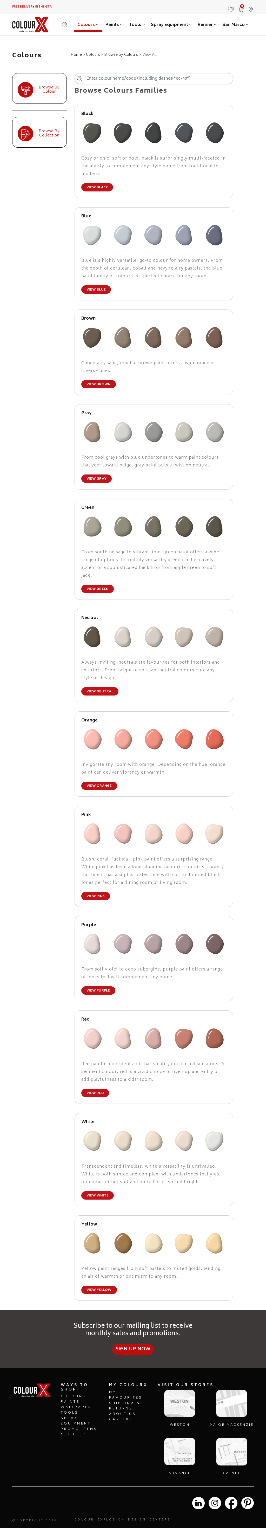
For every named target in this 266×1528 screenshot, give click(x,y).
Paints (112, 25)
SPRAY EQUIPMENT (76, 1421)
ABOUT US (122, 1414)
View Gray (97, 479)
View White (98, 1196)
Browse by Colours (121, 55)
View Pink (96, 896)
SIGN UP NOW (133, 1349)
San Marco (234, 25)
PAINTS (70, 1402)
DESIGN (137, 1520)
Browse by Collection (49, 133)
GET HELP (73, 1434)
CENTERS (160, 1520)
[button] (251, 7)
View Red (95, 1093)
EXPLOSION (111, 1520)
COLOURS (73, 1396)
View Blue (96, 290)
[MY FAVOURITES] (231, 7)
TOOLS (69, 1413)
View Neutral (100, 691)
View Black (97, 187)
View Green (98, 589)
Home (76, 55)
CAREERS (121, 1419)
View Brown (99, 384)
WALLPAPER (76, 1407)
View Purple (98, 991)
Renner (206, 25)
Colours (86, 25)
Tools (135, 25)
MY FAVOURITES (125, 1395)
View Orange (99, 786)
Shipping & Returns (125, 1406)
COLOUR (84, 1520)
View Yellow (99, 1290)
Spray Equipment (170, 25)
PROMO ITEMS (79, 1429)
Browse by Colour (49, 89)
